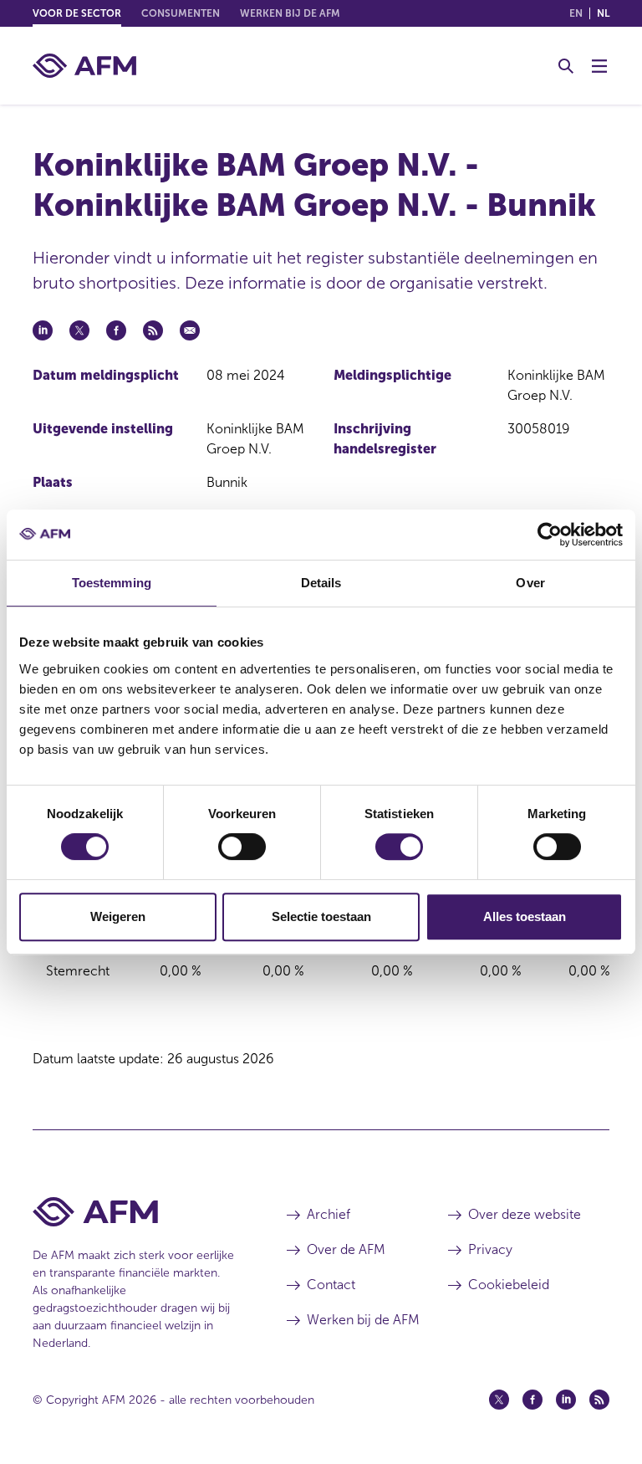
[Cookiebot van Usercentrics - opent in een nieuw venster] (549, 534)
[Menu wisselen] (599, 66)
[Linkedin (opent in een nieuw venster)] (566, 1400)
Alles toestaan (524, 916)
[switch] (242, 846)
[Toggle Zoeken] (566, 66)
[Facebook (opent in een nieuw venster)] (532, 1400)
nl (603, 13)
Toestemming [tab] (111, 583)
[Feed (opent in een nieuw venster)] (599, 1400)
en (576, 13)
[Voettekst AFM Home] (135, 1211)
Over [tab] (530, 583)
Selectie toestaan (321, 916)
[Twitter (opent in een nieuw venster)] (499, 1400)
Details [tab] (321, 583)
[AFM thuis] (84, 66)
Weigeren (117, 916)
